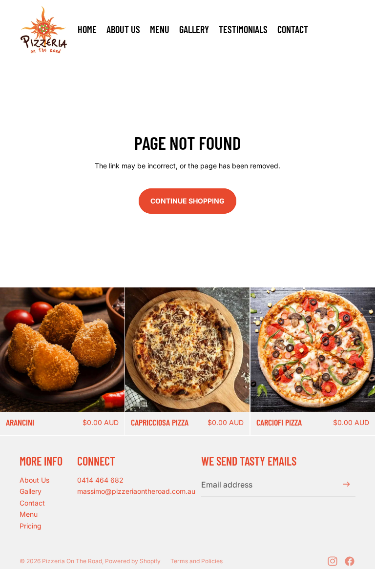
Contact (32, 503)
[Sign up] (346, 484)
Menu (29, 514)
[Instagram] (332, 561)
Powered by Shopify (133, 561)
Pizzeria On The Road (72, 561)
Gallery (31, 491)
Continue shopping (187, 201)
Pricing (31, 526)
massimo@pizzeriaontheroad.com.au (136, 491)
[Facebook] (349, 561)
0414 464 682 (100, 480)
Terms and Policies (196, 561)
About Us (34, 480)
